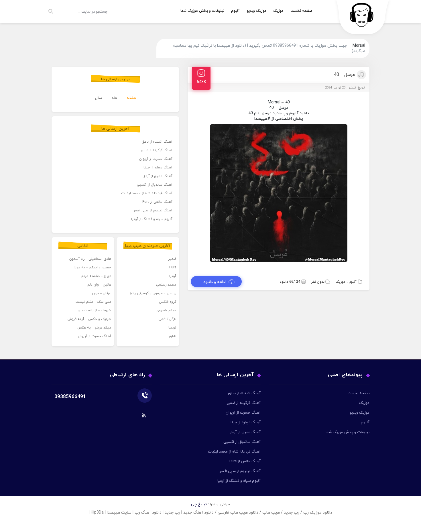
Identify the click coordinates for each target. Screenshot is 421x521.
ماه (114, 98)
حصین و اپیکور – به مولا (92, 267)
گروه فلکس (167, 302)
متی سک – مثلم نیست (93, 302)
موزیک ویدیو (256, 10)
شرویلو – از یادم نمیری (94, 310)
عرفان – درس (101, 293)
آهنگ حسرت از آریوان (155, 159)
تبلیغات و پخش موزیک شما (202, 10)
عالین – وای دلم (99, 284)
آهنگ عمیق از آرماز (157, 176)
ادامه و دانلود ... (213, 282)
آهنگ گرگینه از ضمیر (156, 150)
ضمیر (172, 259)
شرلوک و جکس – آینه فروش (89, 319)
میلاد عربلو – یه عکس (94, 327)
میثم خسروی (166, 310)
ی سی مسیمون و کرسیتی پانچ (152, 293)
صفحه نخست (301, 10)
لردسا (172, 327)
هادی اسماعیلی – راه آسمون (90, 259)
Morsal (274, 102)
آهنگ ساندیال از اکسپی (154, 184)
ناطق (172, 336)
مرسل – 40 (344, 75)
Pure (172, 267)
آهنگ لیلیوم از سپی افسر (152, 210)
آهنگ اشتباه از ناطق (157, 141)
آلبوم (235, 10)
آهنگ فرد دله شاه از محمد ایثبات (146, 193)
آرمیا (172, 276)
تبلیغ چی (199, 504)
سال (98, 98)
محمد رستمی (166, 284)
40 (287, 102)
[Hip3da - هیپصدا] (363, 19)
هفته (131, 98)
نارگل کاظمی (167, 319)
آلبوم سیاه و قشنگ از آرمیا (151, 219)
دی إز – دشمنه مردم (96, 276)
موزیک (278, 10)
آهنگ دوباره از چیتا (157, 167)
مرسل (283, 108)
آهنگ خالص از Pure (157, 202)
